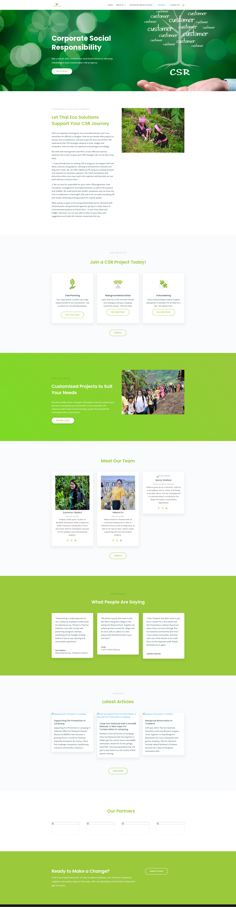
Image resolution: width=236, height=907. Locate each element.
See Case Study (72, 315)
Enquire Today (63, 420)
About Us (120, 5)
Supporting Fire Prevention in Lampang (70, 722)
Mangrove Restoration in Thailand (158, 722)
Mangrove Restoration (118, 295)
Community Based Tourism (140, 5)
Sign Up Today (156, 871)
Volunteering (163, 295)
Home (110, 5)
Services (161, 5)
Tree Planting (72, 295)
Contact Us (174, 5)
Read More (118, 771)
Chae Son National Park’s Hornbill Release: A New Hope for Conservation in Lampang (118, 726)
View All (118, 333)
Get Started (62, 71)
